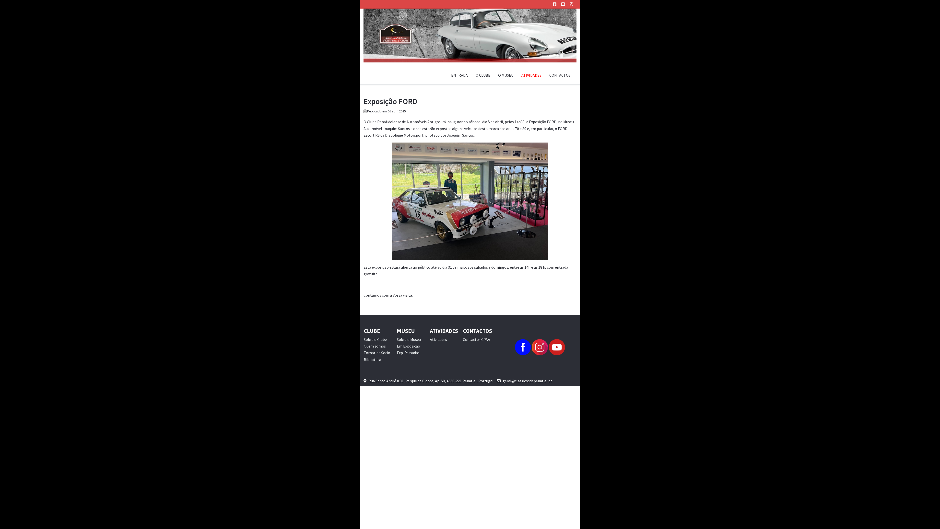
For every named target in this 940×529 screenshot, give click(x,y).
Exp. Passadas (408, 352)
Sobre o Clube (375, 339)
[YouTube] (563, 4)
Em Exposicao (408, 346)
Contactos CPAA (476, 339)
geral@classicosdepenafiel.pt (527, 380)
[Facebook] (554, 4)
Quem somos (375, 346)
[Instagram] (571, 4)
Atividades (438, 339)
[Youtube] (557, 346)
